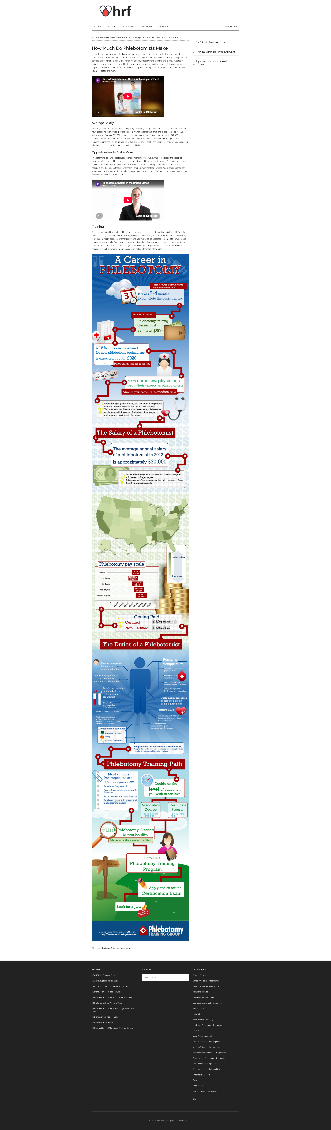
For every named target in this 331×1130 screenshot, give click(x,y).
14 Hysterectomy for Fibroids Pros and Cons (110, 986)
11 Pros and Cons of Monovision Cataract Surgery (112, 1028)
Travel (195, 1080)
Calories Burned (199, 975)
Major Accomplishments (203, 1036)
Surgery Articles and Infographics (206, 1069)
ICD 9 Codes (197, 1031)
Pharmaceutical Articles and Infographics (209, 1053)
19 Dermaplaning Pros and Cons (105, 1017)
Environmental (198, 1008)
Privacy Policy (181, 1121)
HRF (116, 11)
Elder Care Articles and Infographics (207, 1003)
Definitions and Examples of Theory (207, 986)
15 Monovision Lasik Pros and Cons (106, 992)
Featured (196, 1014)
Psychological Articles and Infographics (209, 1058)
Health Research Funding (203, 1019)
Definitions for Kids (200, 992)
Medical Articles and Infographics (206, 1042)
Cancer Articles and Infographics (206, 981)
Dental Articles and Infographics (206, 997)
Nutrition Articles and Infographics (206, 1047)
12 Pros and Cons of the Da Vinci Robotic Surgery (112, 997)
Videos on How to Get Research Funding (209, 1091)
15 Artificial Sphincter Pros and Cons (214, 51)
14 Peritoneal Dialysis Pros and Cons (107, 1003)
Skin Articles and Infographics (205, 1064)
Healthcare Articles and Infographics (116, 948)
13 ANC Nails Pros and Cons (209, 42)
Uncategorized (198, 1086)
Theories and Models (201, 1075)
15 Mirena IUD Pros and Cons (104, 1022)
